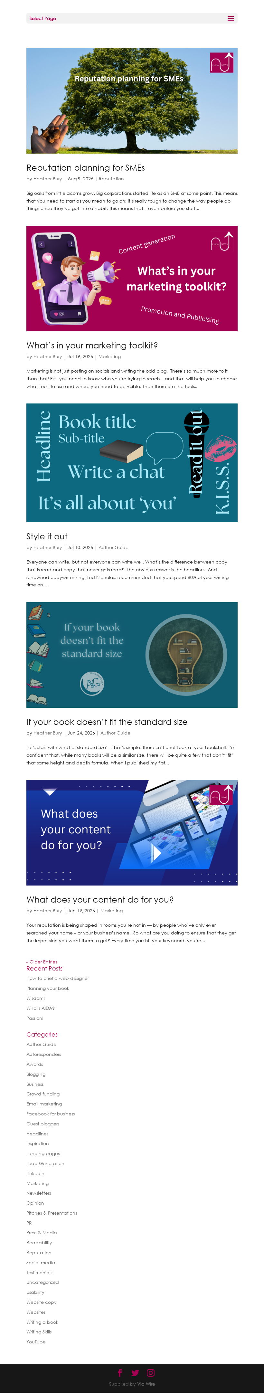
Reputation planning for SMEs (85, 167)
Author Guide (113, 547)
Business (34, 1084)
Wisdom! (35, 998)
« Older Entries (41, 961)
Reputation (111, 178)
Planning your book (47, 988)
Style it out (47, 536)
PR (29, 1223)
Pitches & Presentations (51, 1213)
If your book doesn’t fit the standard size (107, 721)
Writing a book (42, 1322)
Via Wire (146, 1384)
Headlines (37, 1133)
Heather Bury (47, 178)
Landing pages (43, 1153)
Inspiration (37, 1143)
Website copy (41, 1302)
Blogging (35, 1074)
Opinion (35, 1203)
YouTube (36, 1341)
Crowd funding (43, 1093)
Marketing (110, 356)
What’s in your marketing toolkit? (92, 345)
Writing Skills (39, 1331)
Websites (35, 1312)
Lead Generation (45, 1163)
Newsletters (38, 1193)
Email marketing (44, 1103)
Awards (34, 1064)
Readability (39, 1242)
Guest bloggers (42, 1123)
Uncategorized (42, 1282)
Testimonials (39, 1272)
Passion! (34, 1018)
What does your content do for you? (100, 899)
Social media (40, 1262)
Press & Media (41, 1232)
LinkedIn (35, 1173)
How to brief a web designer (57, 978)
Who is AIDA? (40, 1008)
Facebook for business (50, 1113)
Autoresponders (43, 1054)
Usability (35, 1292)
